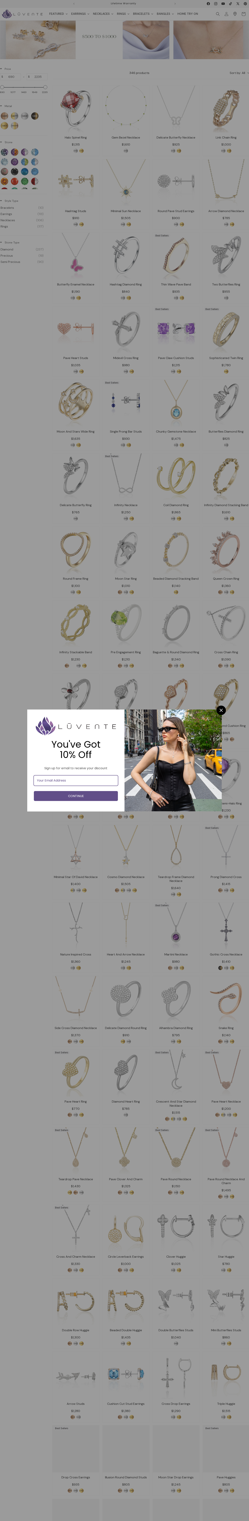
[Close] (221, 710)
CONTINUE (76, 796)
